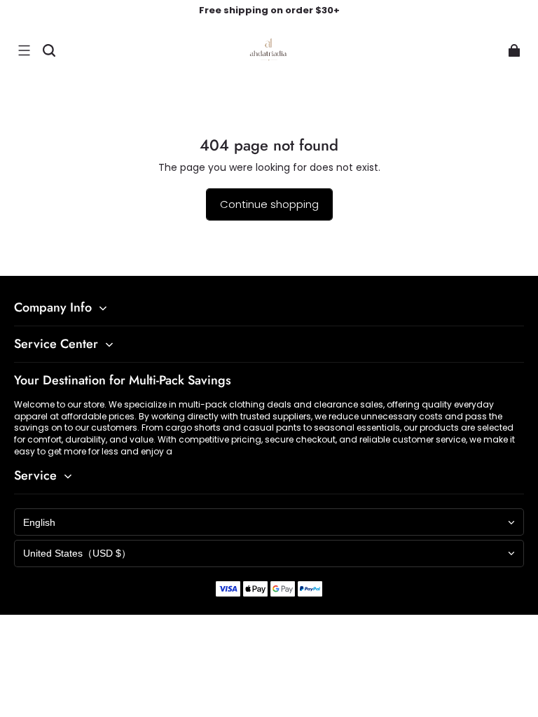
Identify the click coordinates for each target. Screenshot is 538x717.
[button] (24, 50)
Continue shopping (269, 204)
